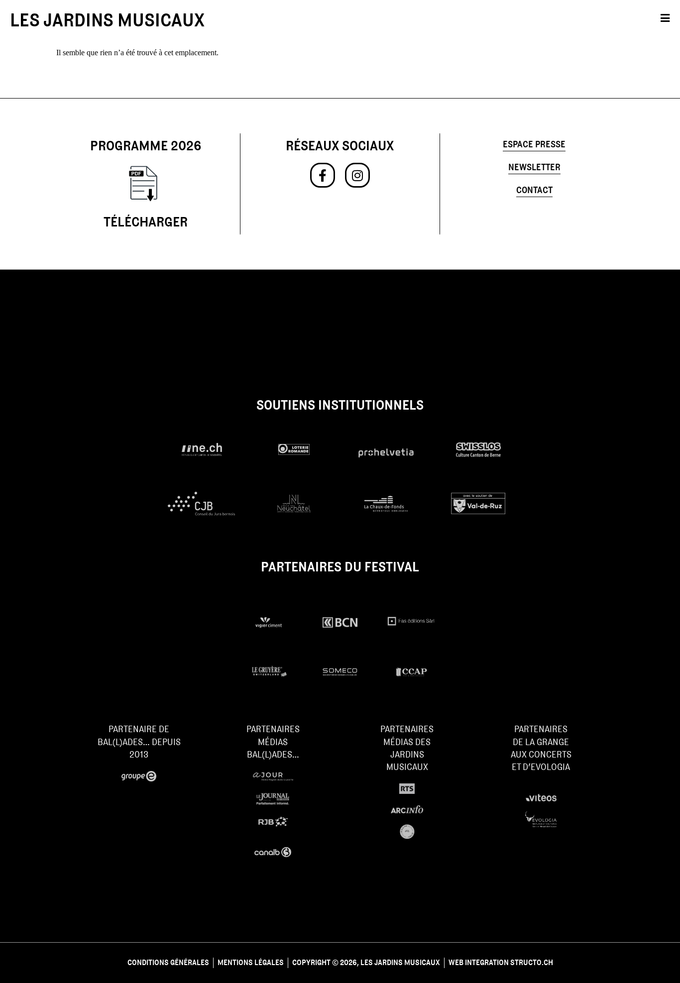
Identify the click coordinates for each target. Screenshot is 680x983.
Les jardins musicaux (107, 20)
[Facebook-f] (322, 175)
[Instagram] (357, 175)
